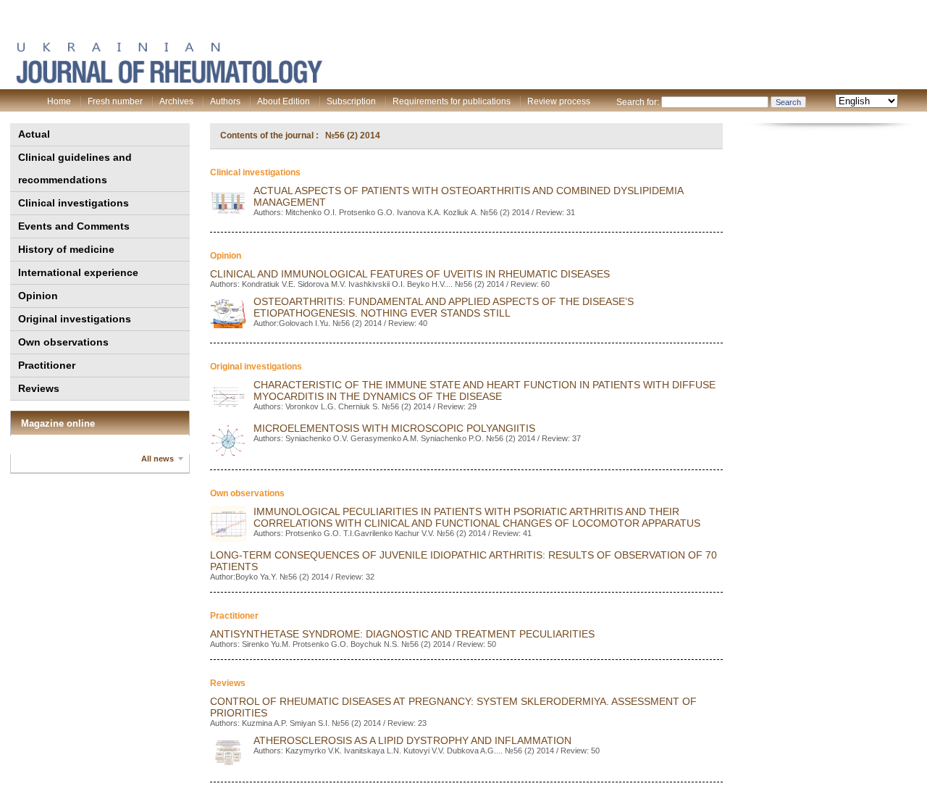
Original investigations (74, 319)
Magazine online (58, 423)
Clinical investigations (73, 203)
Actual (34, 134)
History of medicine (66, 249)
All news (157, 458)
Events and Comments (74, 226)
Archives (176, 101)
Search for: (637, 102)
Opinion (38, 295)
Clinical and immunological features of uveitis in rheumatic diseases (410, 274)
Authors (225, 101)
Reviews (38, 388)
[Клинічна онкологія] (168, 80)
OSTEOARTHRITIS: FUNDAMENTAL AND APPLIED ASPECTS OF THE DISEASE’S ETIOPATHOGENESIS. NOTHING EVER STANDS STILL (443, 307)
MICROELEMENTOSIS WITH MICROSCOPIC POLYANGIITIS (394, 428)
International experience (78, 272)
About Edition (283, 101)
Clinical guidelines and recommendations (75, 168)
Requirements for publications (452, 101)
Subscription (351, 101)
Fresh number (115, 101)
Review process (558, 101)
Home (59, 101)
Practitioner (46, 365)
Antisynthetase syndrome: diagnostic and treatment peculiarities (402, 634)
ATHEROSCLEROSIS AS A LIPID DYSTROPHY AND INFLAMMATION (412, 740)
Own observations (63, 342)
